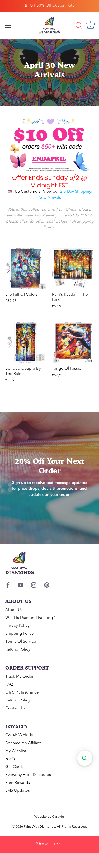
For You (12, 759)
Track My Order (19, 677)
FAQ (9, 685)
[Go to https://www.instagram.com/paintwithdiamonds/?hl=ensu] (33, 585)
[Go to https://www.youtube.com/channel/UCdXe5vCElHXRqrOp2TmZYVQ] (20, 585)
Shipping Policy (19, 634)
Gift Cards (14, 767)
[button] (84, 758)
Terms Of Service (20, 642)
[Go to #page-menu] (8, 25)
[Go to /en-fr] (49, 25)
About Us (14, 610)
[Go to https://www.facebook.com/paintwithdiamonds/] (8, 585)
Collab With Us (19, 735)
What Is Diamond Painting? (30, 618)
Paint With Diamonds (39, 826)
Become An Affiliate (23, 743)
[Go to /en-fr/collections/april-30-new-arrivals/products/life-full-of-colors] (26, 268)
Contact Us (15, 708)
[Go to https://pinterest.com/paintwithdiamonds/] (46, 585)
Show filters (49, 844)
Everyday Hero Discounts (28, 775)
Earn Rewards (17, 783)
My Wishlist (15, 751)
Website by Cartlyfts (49, 816)
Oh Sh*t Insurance (22, 693)
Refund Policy (17, 650)
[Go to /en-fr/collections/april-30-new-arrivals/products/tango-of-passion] (72, 342)
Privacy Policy (17, 626)
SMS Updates (17, 791)
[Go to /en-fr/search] (78, 26)
